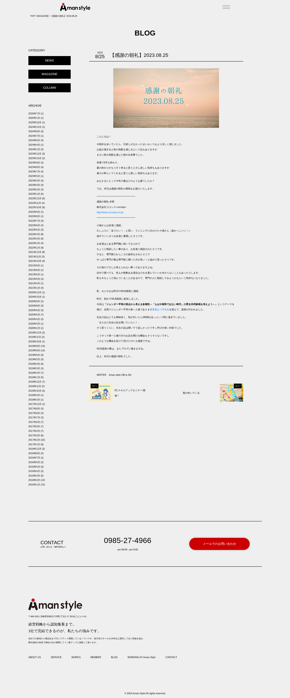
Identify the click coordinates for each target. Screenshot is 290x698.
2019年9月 (34, 346)
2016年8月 (34, 453)
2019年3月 (34, 368)
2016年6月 (34, 462)
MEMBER (95, 657)
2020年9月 (34, 301)
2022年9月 (34, 212)
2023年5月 (34, 176)
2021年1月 (34, 288)
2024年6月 (34, 140)
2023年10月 (34, 158)
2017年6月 (34, 422)
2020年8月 (34, 305)
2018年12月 (34, 381)
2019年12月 (34, 332)
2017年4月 (34, 431)
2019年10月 (34, 341)
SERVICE (56, 657)
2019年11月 (34, 337)
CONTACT (171, 657)
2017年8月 (34, 413)
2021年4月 (34, 283)
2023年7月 (34, 171)
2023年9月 (34, 162)
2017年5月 (34, 426)
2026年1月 (34, 118)
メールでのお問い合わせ (219, 543)
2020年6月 (34, 310)
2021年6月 (34, 274)
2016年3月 (34, 475)
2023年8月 (34, 167)
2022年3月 (34, 238)
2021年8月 (34, 270)
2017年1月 (34, 444)
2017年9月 (34, 408)
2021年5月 (34, 279)
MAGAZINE (49, 74)
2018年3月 (34, 399)
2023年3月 (34, 185)
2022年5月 (34, 229)
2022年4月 (34, 234)
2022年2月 (34, 243)
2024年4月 (34, 145)
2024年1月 (34, 149)
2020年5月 (34, 314)
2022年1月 (34, 247)
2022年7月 (34, 221)
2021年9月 (34, 265)
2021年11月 (34, 256)
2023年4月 (34, 180)
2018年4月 (34, 395)
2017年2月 (34, 440)
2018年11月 (34, 386)
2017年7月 (34, 417)
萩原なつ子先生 (160, 309)
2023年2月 (34, 189)
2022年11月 (34, 203)
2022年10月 (34, 207)
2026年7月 (34, 113)
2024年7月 (34, 136)
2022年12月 (34, 198)
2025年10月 (34, 122)
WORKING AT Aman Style (141, 657)
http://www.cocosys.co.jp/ (110, 212)
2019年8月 (34, 350)
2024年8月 (34, 131)
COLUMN (49, 87)
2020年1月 (34, 328)
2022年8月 (34, 216)
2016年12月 (34, 449)
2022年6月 (34, 225)
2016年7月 (34, 457)
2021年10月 (34, 261)
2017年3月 (34, 435)
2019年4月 (34, 364)
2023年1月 (34, 194)
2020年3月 (34, 323)
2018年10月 (34, 390)
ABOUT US (34, 657)
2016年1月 (34, 484)
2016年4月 (34, 471)
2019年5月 (34, 359)
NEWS (49, 60)
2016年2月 (34, 480)
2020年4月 (34, 319)
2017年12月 (34, 404)
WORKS (76, 657)
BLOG (114, 657)
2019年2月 (34, 373)
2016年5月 (34, 466)
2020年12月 (34, 292)
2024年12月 (34, 127)
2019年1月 (34, 377)
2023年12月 (34, 153)
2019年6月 (34, 355)
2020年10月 (34, 297)
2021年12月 (34, 252)
